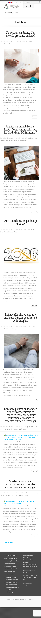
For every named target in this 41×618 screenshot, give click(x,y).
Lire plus (34, 117)
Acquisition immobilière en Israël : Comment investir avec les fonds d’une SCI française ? (20, 129)
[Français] (9, 2)
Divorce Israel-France (11, 44)
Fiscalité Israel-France (11, 232)
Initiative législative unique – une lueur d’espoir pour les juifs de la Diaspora (20, 318)
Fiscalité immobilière (6, 141)
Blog (1, 44)
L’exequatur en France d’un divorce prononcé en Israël (20, 34)
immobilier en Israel (20, 141)
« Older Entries (8, 543)
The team (10, 41)
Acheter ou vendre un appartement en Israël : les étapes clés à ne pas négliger (20, 484)
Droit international (9, 329)
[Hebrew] (14, 2)
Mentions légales (12, 599)
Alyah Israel (31, 41)
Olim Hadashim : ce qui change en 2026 (20, 222)
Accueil (7, 13)
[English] (11, 2)
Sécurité (18, 329)
